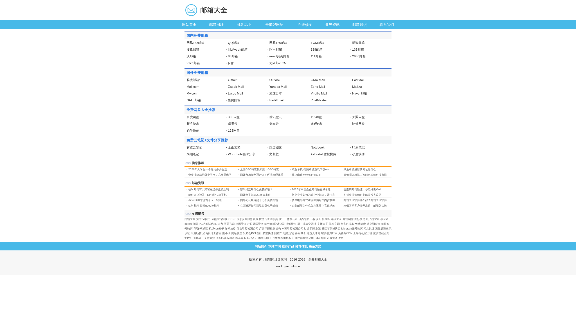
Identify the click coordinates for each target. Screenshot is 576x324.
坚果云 (232, 124)
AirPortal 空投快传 (323, 154)
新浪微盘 (193, 124)
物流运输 (288, 233)
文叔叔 (274, 154)
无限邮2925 (277, 63)
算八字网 (334, 223)
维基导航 (240, 238)
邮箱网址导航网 (276, 259)
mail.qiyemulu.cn (288, 266)
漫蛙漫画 (291, 223)
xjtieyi (187, 238)
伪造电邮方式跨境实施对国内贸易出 (313, 200)
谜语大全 (336, 219)
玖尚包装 (304, 219)
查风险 (197, 238)
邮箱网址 (216, 25)
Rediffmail (276, 100)
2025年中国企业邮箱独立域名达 (311, 189)
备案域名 (300, 233)
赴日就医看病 (255, 223)
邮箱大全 (213, 10)
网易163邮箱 (196, 43)
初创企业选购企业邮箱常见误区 (362, 194)
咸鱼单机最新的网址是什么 (360, 169)
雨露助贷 (196, 233)
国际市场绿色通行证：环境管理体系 (261, 174)
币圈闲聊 (263, 238)
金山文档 (234, 147)
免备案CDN (345, 233)
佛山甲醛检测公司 (247, 228)
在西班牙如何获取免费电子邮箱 (259, 205)
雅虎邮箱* (193, 80)
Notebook (317, 147)
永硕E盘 (316, 124)
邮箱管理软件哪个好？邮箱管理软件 (365, 200)
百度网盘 (193, 117)
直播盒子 (322, 223)
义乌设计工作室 (211, 233)
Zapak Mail (236, 86)
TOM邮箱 (317, 43)
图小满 (226, 233)
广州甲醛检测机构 (270, 228)
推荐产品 (288, 246)
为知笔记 (193, 154)
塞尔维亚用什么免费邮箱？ (256, 189)
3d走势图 (320, 238)
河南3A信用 (203, 219)
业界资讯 (332, 25)
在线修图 (305, 25)
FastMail (358, 80)
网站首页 (189, 25)
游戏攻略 (230, 228)
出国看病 (241, 223)
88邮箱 (233, 56)
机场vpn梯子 (216, 228)
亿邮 (231, 63)
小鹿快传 (358, 154)
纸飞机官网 (373, 219)
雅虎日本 (275, 93)
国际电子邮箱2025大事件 (255, 194)
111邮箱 (316, 56)
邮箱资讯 (198, 183)
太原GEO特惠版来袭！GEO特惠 (259, 169)
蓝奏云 (274, 124)
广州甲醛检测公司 (303, 238)
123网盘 (234, 130)
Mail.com (193, 86)
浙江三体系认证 (288, 219)
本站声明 (274, 246)
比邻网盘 (358, 124)
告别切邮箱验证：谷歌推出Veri (362, 189)
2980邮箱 (359, 56)
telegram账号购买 (352, 228)
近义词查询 (373, 223)
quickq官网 (191, 223)
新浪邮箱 (358, 43)
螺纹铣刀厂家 (329, 233)
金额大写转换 (219, 219)
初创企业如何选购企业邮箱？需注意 (313, 194)
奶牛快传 (193, 130)
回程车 (278, 233)
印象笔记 (358, 147)
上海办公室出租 (362, 233)
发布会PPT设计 (252, 233)
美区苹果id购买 (331, 228)
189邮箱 (316, 49)
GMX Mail (318, 80)
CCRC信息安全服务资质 (243, 219)
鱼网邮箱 (234, 100)
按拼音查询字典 (268, 219)
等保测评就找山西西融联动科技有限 (365, 174)
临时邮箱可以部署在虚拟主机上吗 (208, 189)
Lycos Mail (235, 93)
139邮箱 (358, 49)
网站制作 (348, 219)
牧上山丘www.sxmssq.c (306, 174)
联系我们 (387, 25)
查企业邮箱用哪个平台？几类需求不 (210, 174)
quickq (384, 219)
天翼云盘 (358, 117)
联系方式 (315, 246)
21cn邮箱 (193, 63)
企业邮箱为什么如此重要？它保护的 (313, 205)
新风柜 (326, 219)
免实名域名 (347, 223)
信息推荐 (198, 163)
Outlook (274, 80)
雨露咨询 (229, 223)
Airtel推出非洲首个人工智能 (205, 200)
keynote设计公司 (274, 223)
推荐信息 (301, 246)
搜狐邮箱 (193, 49)
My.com (192, 93)
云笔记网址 (274, 25)
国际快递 (359, 219)
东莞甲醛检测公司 (292, 228)
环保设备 (315, 219)
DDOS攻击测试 (225, 238)
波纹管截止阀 (381, 233)
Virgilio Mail (319, 93)
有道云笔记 (194, 147)
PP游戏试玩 (201, 228)
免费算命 (360, 223)
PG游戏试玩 (206, 223)
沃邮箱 (191, 56)
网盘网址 (243, 25)
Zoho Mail (318, 86)
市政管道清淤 (335, 238)
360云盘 (234, 117)
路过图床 (275, 147)
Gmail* (232, 80)
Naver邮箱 (359, 93)
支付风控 (209, 238)
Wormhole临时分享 (241, 154)
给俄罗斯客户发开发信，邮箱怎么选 (365, 205)
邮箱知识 (359, 25)
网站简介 (261, 246)
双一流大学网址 (306, 223)
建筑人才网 (313, 233)
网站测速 (315, 228)
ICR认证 (252, 238)
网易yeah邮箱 (238, 49)
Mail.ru (357, 86)
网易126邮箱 (278, 43)
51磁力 (218, 223)
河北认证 (369, 228)
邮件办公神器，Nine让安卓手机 (207, 194)
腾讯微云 (275, 117)
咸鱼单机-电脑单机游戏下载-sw (310, 169)
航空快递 (268, 233)
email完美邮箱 (279, 56)
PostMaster (319, 100)
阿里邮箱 (275, 49)
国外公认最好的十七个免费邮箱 (259, 200)
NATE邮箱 (194, 100)
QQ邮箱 (233, 43)
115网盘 (316, 117)
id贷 (306, 228)
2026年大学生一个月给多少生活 (207, 169)
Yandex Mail (278, 86)
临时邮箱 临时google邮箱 (203, 205)
